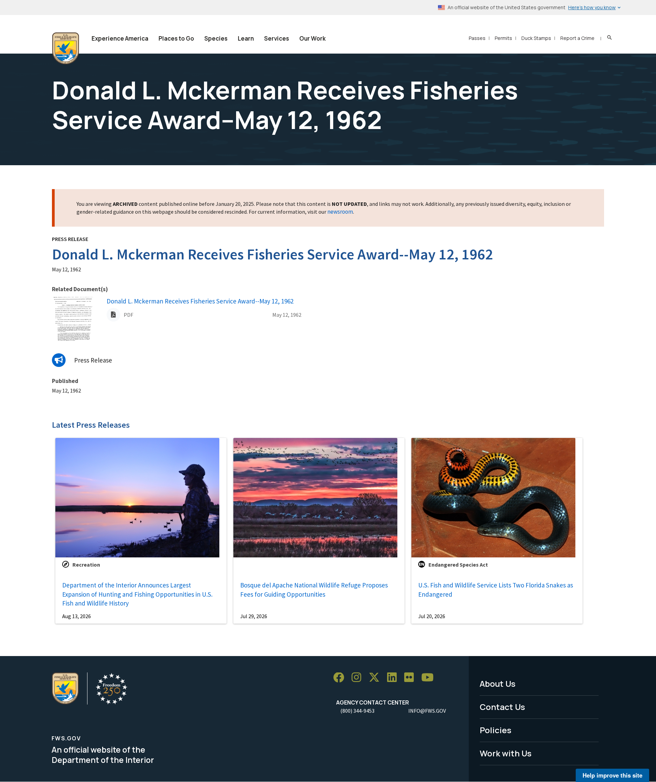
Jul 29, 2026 (253, 616)
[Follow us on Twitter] (376, 677)
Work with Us (506, 753)
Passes (477, 38)
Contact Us (502, 706)
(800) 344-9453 (357, 710)
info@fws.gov (427, 710)
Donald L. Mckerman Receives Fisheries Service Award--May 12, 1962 (200, 301)
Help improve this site (612, 775)
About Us (498, 683)
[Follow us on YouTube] (429, 677)
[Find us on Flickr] (411, 677)
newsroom (340, 211)
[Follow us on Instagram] (359, 677)
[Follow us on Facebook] (341, 677)
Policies (495, 730)
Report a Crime (577, 38)
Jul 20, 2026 (431, 616)
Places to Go (176, 38)
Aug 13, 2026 (76, 616)
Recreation (86, 564)
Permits (503, 38)
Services (276, 38)
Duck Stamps (536, 38)
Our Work (312, 38)
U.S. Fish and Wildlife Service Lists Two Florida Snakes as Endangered (495, 589)
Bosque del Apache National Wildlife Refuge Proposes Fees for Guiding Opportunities (314, 589)
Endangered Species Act (458, 564)
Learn (246, 38)
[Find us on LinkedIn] (394, 677)
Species (216, 38)
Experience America (120, 38)
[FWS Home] (65, 48)
